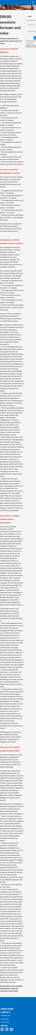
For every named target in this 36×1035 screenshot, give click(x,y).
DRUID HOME (7, 1009)
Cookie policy (5, 1019)
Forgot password (31, 20)
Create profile (30, 43)
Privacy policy (5, 1022)
